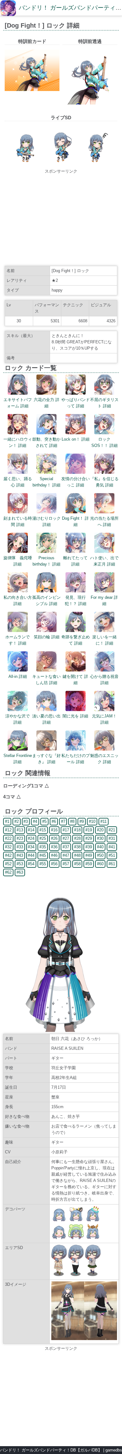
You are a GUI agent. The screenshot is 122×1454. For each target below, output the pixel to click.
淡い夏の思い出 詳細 (46, 719)
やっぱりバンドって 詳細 (75, 402)
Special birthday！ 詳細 (46, 481)
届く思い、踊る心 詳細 (17, 481)
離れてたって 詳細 (75, 560)
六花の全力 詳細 (46, 402)
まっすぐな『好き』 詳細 (46, 758)
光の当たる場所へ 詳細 (104, 521)
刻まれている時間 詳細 (17, 521)
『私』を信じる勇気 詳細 (104, 481)
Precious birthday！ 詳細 (46, 560)
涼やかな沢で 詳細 (17, 719)
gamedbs (113, 1450)
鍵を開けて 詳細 (75, 679)
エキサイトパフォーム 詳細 (17, 402)
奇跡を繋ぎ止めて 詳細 (75, 640)
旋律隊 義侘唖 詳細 (17, 560)
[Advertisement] (61, 218)
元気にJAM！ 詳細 (104, 719)
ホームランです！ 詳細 (17, 640)
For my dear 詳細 (104, 600)
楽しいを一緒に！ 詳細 (104, 640)
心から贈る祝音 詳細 (104, 679)
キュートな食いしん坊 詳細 (46, 679)
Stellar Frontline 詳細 (17, 758)
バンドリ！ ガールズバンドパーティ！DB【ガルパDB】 (51, 1450)
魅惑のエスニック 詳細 (104, 758)
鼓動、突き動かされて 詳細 (46, 442)
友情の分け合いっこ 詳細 (75, 481)
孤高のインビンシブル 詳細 (46, 600)
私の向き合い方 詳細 (17, 600)
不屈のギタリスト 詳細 (104, 402)
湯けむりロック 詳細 (46, 521)
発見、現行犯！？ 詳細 (75, 600)
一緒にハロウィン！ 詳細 (17, 442)
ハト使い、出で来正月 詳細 (104, 560)
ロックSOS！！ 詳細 (104, 442)
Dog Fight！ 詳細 (75, 521)
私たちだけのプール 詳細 (75, 758)
